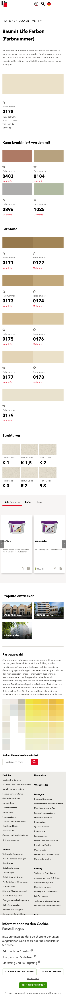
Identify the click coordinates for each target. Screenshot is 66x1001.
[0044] (44, 718)
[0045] (44, 724)
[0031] (37, 701)
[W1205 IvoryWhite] (6, 730)
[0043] (44, 713)
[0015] (21, 707)
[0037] (37, 735)
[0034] (37, 718)
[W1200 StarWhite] (6, 701)
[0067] (60, 735)
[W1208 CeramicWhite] (6, 747)
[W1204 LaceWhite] (6, 724)
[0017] (21, 718)
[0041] (44, 701)
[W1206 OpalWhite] (6, 735)
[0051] (52, 701)
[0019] (21, 730)
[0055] (52, 724)
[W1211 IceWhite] (14, 713)
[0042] (44, 707)
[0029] (29, 747)
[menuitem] (36, 4)
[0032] (37, 707)
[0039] (37, 747)
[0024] (29, 718)
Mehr (36, 21)
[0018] (21, 724)
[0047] (44, 735)
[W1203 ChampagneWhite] (6, 718)
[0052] (52, 707)
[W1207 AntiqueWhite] (6, 741)
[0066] (60, 730)
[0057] (52, 735)
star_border (4, 102)
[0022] (29, 707)
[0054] (52, 718)
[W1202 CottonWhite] (6, 713)
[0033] (37, 713)
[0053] (52, 713)
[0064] (60, 718)
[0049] (44, 747)
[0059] (52, 747)
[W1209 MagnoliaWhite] (14, 701)
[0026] (29, 730)
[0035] (37, 724)
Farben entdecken (16, 21)
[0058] (52, 741)
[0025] (29, 724)
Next (62, 544)
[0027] (29, 735)
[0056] (52, 730)
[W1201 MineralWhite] (6, 707)
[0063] (60, 713)
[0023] (29, 713)
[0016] (21, 713)
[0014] (21, 701)
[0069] (60, 747)
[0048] (44, 741)
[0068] (60, 741)
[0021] (29, 701)
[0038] (37, 741)
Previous (3, 724)
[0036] (37, 730)
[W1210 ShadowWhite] (14, 707)
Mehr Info (7, 181)
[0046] (44, 730)
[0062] (60, 707)
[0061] (60, 701)
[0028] (29, 741)
